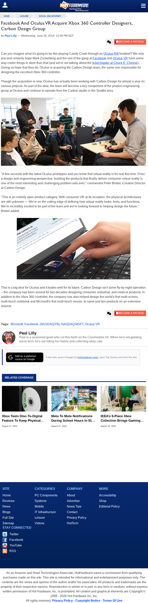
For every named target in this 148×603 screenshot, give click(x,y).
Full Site (8, 517)
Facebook (99, 58)
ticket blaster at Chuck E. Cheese (115, 62)
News (6, 506)
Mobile (39, 506)
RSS (12, 551)
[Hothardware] (74, 6)
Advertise (73, 500)
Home (7, 495)
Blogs (6, 512)
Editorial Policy (109, 506)
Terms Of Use (112, 600)
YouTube (15, 545)
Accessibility (107, 495)
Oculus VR (120, 58)
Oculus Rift (111, 53)
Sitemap (8, 523)
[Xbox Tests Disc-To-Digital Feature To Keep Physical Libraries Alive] (24, 398)
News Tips (74, 506)
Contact (72, 512)
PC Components (46, 495)
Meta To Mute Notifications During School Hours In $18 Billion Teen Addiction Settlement (72, 418)
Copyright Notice (87, 600)
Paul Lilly (27, 333)
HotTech (72, 523)
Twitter (13, 534)
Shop (102, 500)
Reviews (8, 500)
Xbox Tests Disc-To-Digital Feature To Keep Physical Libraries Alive (22, 418)
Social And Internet (50, 16)
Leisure (24, 16)
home (7, 16)
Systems (40, 500)
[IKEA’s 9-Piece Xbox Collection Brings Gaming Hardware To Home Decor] (123, 398)
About (71, 495)
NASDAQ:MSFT (72, 324)
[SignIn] (7, 5)
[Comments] (109, 42)
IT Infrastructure (45, 512)
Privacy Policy (76, 517)
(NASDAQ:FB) (50, 324)
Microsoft (17, 324)
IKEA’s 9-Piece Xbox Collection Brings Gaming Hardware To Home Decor (120, 418)
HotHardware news (87, 357)
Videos (39, 523)
